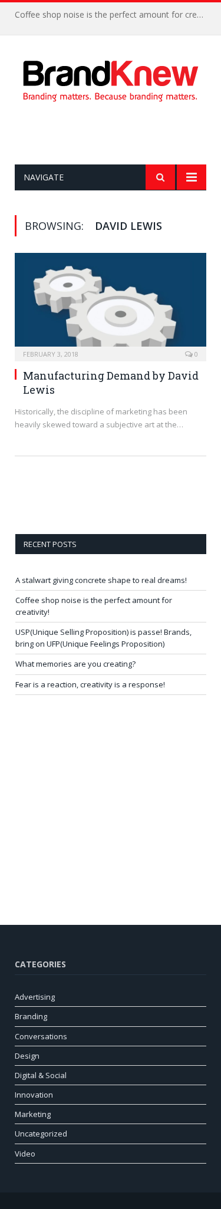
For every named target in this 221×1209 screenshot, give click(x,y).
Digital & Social (41, 1075)
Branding (31, 1016)
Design (27, 1055)
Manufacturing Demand (86, 375)
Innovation (34, 1094)
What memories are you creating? (75, 663)
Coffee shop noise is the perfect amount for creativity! (113, 14)
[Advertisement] (118, 133)
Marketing (33, 1114)
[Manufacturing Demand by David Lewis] (110, 303)
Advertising (35, 996)
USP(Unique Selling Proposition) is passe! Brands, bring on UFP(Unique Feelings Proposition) (103, 638)
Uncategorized (41, 1133)
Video (25, 1153)
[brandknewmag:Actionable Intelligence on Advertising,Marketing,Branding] (110, 78)
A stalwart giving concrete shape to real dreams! (101, 580)
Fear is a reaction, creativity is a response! (90, 684)
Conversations (41, 1036)
